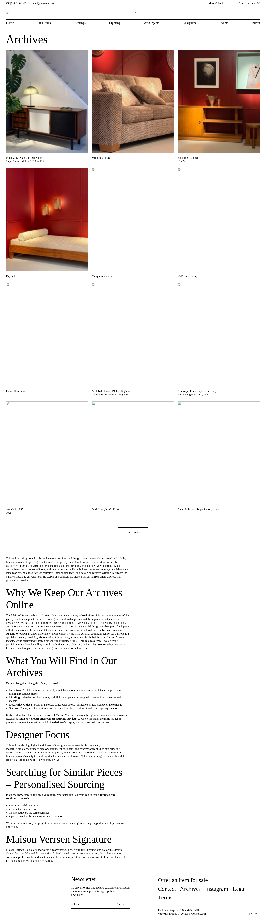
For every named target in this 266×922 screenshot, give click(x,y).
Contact (167, 888)
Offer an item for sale (183, 880)
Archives (190, 888)
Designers (189, 23)
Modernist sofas (101, 157)
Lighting (114, 23)
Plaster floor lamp (16, 391)
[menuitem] (16, 3)
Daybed (10, 276)
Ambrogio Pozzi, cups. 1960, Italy (197, 391)
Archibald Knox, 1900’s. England (111, 391)
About (256, 23)
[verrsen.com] (133, 13)
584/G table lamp (187, 276)
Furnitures (44, 23)
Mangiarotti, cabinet (103, 276)
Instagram (216, 888)
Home (10, 23)
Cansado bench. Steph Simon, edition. (199, 509)
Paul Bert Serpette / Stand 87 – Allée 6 (180, 910)
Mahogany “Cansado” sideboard (24, 157)
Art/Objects (151, 23)
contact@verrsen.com (42, 3)
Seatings (80, 23)
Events (223, 23)
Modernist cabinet (188, 157)
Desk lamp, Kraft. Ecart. (106, 509)
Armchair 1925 (14, 509)
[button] (47, 101)
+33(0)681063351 (16, 3)
